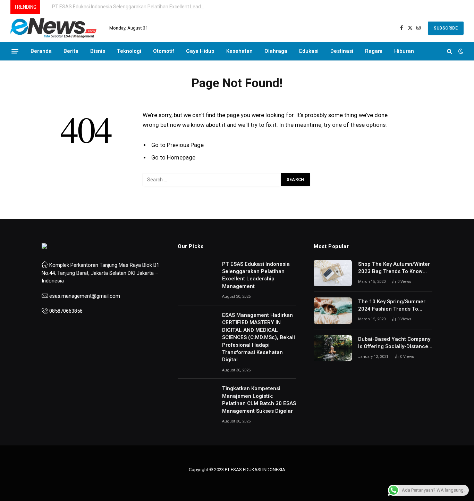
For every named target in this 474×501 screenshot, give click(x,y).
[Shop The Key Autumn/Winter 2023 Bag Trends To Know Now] (333, 273)
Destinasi (341, 51)
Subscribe (446, 28)
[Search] (450, 51)
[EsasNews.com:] (53, 28)
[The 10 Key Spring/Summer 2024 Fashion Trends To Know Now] (333, 310)
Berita (71, 51)
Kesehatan (239, 51)
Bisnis (97, 51)
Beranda (41, 51)
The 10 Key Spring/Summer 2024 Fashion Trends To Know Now (391, 305)
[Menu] (14, 51)
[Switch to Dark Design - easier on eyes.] (460, 51)
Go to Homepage (173, 157)
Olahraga (275, 51)
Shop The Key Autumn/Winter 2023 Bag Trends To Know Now (394, 268)
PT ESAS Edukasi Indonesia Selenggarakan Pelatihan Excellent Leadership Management (256, 275)
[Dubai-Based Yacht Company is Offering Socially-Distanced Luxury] (333, 348)
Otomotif (163, 51)
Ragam (373, 51)
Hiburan (404, 51)
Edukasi (309, 51)
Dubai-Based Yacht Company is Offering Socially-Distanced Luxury (394, 343)
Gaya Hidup (200, 51)
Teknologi (129, 51)
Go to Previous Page (177, 145)
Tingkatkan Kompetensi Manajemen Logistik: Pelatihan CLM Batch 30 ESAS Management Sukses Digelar (259, 399)
